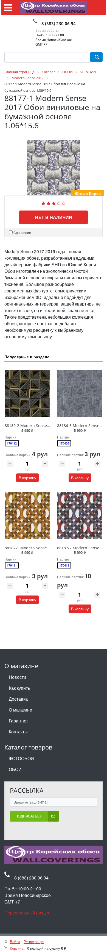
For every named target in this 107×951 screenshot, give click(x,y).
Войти (15, 941)
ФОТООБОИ (21, 758)
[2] (48, 203)
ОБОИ (15, 769)
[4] (59, 203)
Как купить (19, 688)
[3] (54, 203)
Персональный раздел (27, 912)
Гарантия (18, 721)
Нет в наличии (53, 217)
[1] (43, 203)
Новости (17, 677)
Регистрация (34, 941)
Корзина (16, 948)
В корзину (27, 477)
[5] (64, 203)
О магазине (20, 710)
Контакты (18, 731)
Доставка (18, 699)
